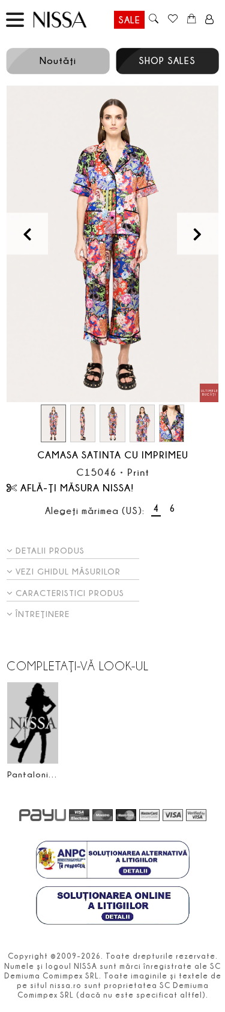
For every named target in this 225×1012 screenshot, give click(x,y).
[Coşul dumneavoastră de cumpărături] (191, 20)
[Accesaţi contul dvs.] (209, 20)
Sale (129, 20)
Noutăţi (58, 60)
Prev (27, 233)
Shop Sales (167, 60)
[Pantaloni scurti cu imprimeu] (32, 723)
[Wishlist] (172, 20)
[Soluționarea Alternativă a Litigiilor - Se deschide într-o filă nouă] (113, 861)
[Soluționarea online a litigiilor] (113, 906)
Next (197, 233)
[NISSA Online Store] (71, 19)
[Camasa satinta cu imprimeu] (112, 244)
